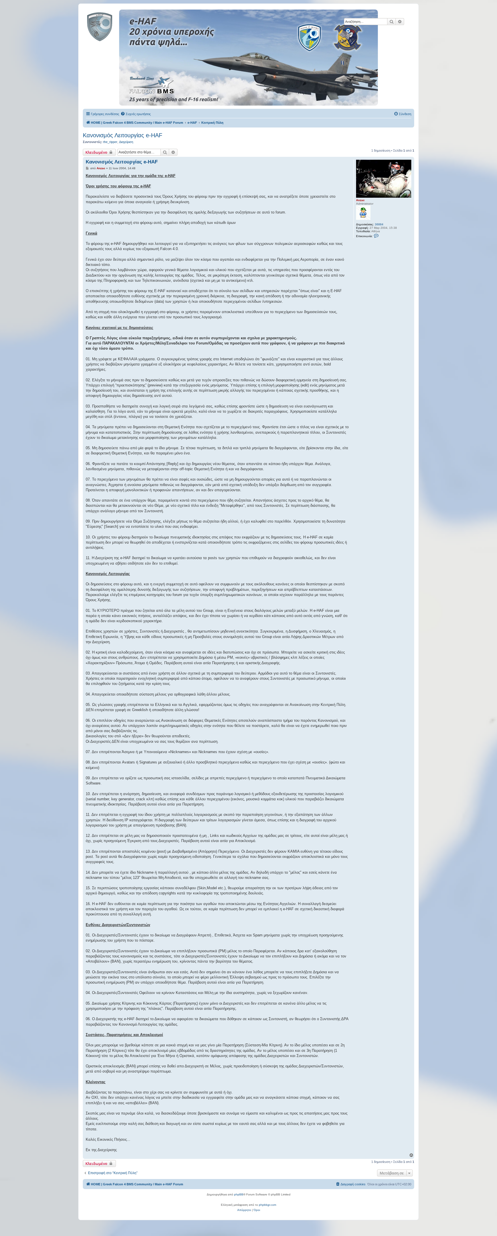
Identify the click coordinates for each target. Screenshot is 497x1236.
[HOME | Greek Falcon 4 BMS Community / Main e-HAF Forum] (112, 25)
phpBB (238, 1194)
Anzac (360, 200)
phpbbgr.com (267, 1204)
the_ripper (110, 142)
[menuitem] (136, 114)
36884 (379, 224)
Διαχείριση (126, 142)
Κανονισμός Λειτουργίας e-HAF (122, 135)
